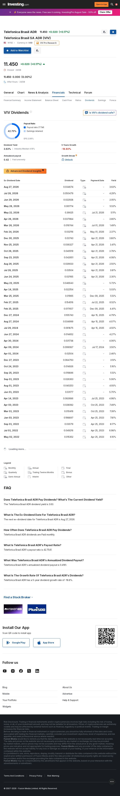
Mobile (6, 693)
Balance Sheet (51, 100)
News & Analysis (38, 92)
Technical (74, 92)
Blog (4, 687)
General (9, 92)
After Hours (12, 82)
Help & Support (70, 700)
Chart (20, 92)
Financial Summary (12, 100)
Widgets (6, 706)
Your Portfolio (9, 700)
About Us (67, 687)
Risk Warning (53, 776)
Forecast (114, 100)
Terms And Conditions (14, 776)
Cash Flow (67, 100)
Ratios (78, 100)
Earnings (102, 100)
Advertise (67, 693)
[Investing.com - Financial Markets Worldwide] (18, 4)
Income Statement (33, 100)
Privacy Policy (35, 776)
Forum (88, 92)
